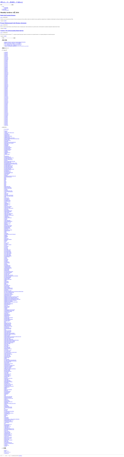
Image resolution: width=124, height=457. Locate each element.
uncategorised (6, 417)
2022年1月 (6, 56)
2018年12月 (6, 84)
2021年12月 (6, 57)
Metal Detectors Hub (7, 324)
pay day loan (6, 349)
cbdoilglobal (6, 203)
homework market (7, 287)
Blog (5, 180)
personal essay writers (7, 356)
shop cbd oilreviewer (7, 391)
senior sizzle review (7, 383)
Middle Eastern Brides (7, 325)
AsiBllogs (5, 153)
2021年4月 (6, 65)
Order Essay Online (7, 343)
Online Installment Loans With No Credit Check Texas (12, 336)
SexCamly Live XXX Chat (8, 384)
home (3, 6)
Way (5, 423)
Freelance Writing (7, 278)
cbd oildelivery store (7, 200)
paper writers (6, 346)
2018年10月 (6, 86)
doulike (5, 231)
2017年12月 (6, 96)
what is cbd (6, 430)
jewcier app (6, 305)
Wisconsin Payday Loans (8, 433)
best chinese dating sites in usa (9, 157)
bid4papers (6, 175)
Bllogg (5, 178)
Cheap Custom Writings (8, 206)
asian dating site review (7, 149)
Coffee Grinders (6, 212)
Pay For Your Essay (7, 351)
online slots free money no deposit (9, 341)
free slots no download (7, 276)
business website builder (8, 188)
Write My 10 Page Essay (8, 435)
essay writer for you (7, 250)
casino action (6, 193)
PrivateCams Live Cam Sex (8, 363)
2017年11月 (6, 97)
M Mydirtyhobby (7, 315)
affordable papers (7, 139)
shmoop (5, 388)
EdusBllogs (6, 236)
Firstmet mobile (6, 269)
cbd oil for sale (6, 197)
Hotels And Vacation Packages (7, 15)
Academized (6, 133)
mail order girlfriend (7, 320)
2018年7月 (6, 89)
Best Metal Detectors (7, 164)
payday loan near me (7, 353)
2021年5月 (6, 64)
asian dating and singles (7, 147)
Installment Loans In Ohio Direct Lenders (10, 297)
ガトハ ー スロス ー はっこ (11, 2)
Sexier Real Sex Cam (7, 385)
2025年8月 (6, 52)
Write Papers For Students (8, 439)
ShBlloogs (5, 387)
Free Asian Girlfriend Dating (8, 271)
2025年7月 (6, 53)
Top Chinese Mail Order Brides (9, 411)
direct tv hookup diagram (8, 225)
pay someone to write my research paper (10, 352)
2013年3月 (6, 122)
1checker (5, 131)
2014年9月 (6, 103)
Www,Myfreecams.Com (8, 442)
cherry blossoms (6, 209)
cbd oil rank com (6, 198)
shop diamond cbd (7, 392)
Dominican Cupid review (8, 229)
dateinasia (5, 222)
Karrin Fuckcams (7, 306)
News (5, 329)
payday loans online (7, 355)
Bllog (5, 177)
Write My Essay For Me (8, 437)
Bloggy (5, 182)
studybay (5, 404)
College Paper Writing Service (9, 215)
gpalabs (5, 280)
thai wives (5, 410)
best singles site (6, 170)
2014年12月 (6, 100)
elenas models (6, 238)
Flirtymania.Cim (6, 270)
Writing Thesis (6, 441)
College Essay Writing (7, 214)
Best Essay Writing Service (8, 159)
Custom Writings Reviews (8, 221)
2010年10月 (6, 125)
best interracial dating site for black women (10, 163)
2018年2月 (6, 94)
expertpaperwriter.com (7, 267)
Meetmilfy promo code (7, 323)
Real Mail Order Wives (7, 371)
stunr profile (6, 405)
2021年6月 (6, 63)
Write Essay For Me (7, 434)
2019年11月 (6, 73)
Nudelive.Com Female (7, 330)
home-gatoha (4, 9)
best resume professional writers (9, 169)
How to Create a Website (8, 293)
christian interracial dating (8, 210)
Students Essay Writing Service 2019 (10, 403)
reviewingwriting (6, 374)
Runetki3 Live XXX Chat (8, 378)
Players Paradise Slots (7, 361)
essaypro (5, 257)
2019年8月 (6, 76)
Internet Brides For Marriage (8, 303)
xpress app (6, 444)
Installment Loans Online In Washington (10, 300)
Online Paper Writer (7, 338)
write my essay (6, 436)
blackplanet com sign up (8, 176)
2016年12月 (6, 98)
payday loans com (7, 354)
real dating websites (7, 369)
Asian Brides (6, 145)
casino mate (6, 194)
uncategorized (6, 418)
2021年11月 (6, 58)
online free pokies (7, 335)
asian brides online (7, 146)
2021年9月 (6, 60)
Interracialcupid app (7, 304)
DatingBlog (6, 224)
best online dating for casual (8, 165)
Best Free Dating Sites (7, 162)
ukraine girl (6, 415)
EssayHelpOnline (7, 256)
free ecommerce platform (8, 272)
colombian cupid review (8, 217)
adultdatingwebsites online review (9, 137)
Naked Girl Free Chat (7, 328)
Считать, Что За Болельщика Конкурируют (12, 30)
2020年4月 (6, 71)
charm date (6, 205)
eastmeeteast (6, 233)
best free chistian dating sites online (9, 161)
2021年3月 (6, 66)
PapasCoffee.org (6, 345)
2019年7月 (6, 77)
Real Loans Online (7, 370)
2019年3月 (6, 81)
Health (5, 283)
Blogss (5, 183)
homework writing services (8, 288)
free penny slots (6, 274)
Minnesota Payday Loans (8, 326)
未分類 (5, 20)
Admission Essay (7, 135)
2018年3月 (6, 93)
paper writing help (7, 347)
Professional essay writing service (9, 365)
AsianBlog (6, 150)
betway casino (6, 174)
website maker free (7, 427)
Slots (5, 395)
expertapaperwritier (7, 266)
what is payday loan (7, 432)
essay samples (6, 246)
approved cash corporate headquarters (10, 142)
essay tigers (6, 247)
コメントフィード (7, 452)
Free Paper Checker (7, 273)
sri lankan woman (7, 400)
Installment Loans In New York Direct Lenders (11, 296)
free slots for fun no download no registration (11, 275)
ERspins (5, 241)
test (4, 408)
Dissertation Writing (7, 228)
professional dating (7, 364)
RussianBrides (6, 382)
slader (5, 394)
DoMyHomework (7, 230)
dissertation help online (7, 226)
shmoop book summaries (8, 389)
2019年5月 (6, 79)
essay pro (5, 245)
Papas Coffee (6, 344)
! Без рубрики (6, 129)
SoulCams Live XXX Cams (8, 398)
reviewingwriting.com (7, 375)
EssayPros (5, 258)
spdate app (6, 399)
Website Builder (6, 425)
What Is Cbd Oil (6, 431)
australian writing (7, 154)
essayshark (6, 261)
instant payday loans (7, 302)
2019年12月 (6, 72)
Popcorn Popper (6, 362)
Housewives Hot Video (7, 290)
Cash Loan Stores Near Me (8, 191)
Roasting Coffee (6, 376)
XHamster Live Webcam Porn (9, 443)
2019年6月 (6, 78)
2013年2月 (6, 123)
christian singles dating (7, 211)
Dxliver (5, 232)
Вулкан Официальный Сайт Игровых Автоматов (13, 23)
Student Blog (6, 402)
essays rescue (6, 259)
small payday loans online (8, 396)
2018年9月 (6, 87)
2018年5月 (6, 91)
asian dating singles (7, 148)
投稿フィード (6, 451)
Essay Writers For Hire (7, 252)
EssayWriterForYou (7, 265)
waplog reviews (6, 422)
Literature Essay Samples (8, 311)
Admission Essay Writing (8, 136)
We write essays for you (8, 424)
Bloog (5, 185)
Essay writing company (7, 253)
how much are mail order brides (9, 292)
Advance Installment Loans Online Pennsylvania (11, 138)
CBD (5, 196)
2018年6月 (6, 90)
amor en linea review (7, 140)
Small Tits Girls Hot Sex (8, 397)
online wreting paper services (8, 342)
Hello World (6, 284)
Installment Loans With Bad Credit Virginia (11, 301)
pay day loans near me (7, 350)
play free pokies (6, 359)
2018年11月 (6, 85)
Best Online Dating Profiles (8, 167)
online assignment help (7, 331)
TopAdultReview (7, 413)
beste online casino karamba (8, 172)
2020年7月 (6, 68)
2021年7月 (6, 62)
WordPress (20, 455)
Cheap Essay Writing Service (8, 208)
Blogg (5, 181)
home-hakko (6, 7)
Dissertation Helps (7, 227)
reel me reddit (6, 372)
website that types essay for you (9, 428)
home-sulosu (6, 8)
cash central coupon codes (8, 190)
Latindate (5, 308)
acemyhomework (7, 134)
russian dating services (7, 380)
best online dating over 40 (8, 166)
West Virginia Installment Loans (9, 429)
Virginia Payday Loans (7, 420)
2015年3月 (6, 99)
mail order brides (6, 318)
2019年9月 (6, 75)
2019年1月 (6, 83)
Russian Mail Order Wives (8, 381)
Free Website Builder (7, 277)
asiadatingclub (6, 144)
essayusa (5, 263)
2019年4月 (6, 80)
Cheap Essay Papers (7, 207)
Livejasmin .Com (7, 312)
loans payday (6, 313)
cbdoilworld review (7, 204)
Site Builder (6, 393)
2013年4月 (6, 121)
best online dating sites (7, 168)
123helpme (6, 130)
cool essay (5, 218)
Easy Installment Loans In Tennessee (10, 234)
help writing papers (7, 285)
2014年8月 (6, 104)
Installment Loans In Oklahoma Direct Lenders (11, 298)
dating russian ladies (7, 223)
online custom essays (7, 332)
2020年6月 (6, 69)
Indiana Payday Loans (7, 295)
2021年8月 (6, 61)
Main (5, 321)
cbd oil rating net (6, 199)
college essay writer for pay (8, 213)
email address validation (8, 239)
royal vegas (6, 377)
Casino (5, 192)
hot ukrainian (6, 289)
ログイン (5, 450)
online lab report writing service (9, 337)
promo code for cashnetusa (8, 366)
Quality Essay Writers (7, 367)
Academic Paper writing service (9, 132)
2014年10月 (6, 102)
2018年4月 (6, 92)
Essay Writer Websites (7, 251)
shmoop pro (6, 390)
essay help (5, 243)
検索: (1, 4)
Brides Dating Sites (7, 186)
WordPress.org (6, 453)
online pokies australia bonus (8, 339)
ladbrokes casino (6, 307)
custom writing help (7, 220)
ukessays (5, 414)
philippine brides (6, 357)
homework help (6, 286)
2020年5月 (6, 70)
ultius (5, 416)
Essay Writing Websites (7, 255)
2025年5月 (6, 55)
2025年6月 (6, 54)
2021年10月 (6, 59)
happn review (6, 282)
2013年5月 (6, 120)
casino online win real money (8, 195)
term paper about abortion (8, 407)
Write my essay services (8, 438)
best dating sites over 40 (8, 158)
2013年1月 (6, 124)
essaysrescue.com (7, 262)
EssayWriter (6, 264)
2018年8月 (6, 88)
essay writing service (7, 254)
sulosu (1, 17)
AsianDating (6, 151)
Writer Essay (6, 440)
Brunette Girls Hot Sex (7, 187)
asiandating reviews (7, 152)
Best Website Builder (7, 171)
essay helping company (7, 244)
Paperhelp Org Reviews (8, 348)
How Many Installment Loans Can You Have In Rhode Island (13, 291)
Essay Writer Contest (7, 249)
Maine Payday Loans (7, 322)
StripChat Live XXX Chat (8, 401)
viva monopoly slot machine (8, 421)
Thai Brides (6, 409)
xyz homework (6, 445)
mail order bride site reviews (8, 317)
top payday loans (6, 412)
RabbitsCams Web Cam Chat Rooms (10, 368)
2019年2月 (6, 82)
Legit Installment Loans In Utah (9, 310)
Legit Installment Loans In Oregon (9, 309)
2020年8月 (6, 67)
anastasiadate (6, 141)
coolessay (5, 219)
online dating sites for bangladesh (9, 333)
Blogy (5, 184)
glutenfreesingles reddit (7, 279)
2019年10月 (6, 74)
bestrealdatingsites (7, 173)
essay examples (6, 242)
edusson (5, 237)
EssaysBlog (6, 260)
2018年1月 (6, 95)
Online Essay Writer (7, 334)
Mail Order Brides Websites (8, 319)
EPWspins (5, 240)
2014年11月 (6, 101)
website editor (6, 426)
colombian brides (6, 216)
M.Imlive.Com (6, 316)
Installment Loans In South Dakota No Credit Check (12, 299)
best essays (6, 160)
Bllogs (5, 179)
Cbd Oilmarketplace (7, 201)
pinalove (5, 358)
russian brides (6, 379)
